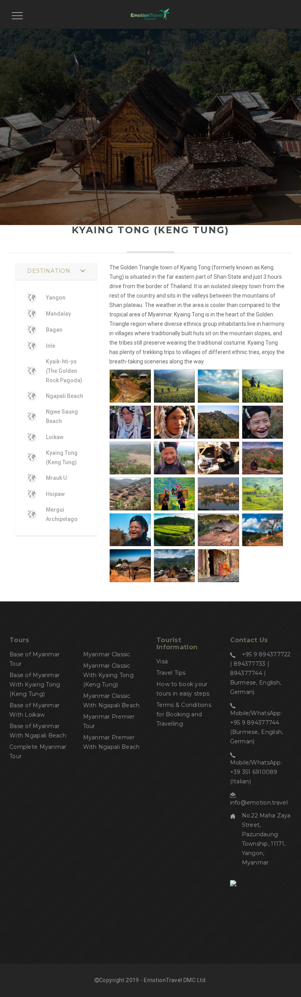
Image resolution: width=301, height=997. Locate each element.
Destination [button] (49, 270)
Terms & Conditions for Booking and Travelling (183, 714)
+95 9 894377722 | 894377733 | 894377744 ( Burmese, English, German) (260, 673)
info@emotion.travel (259, 802)
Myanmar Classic (107, 654)
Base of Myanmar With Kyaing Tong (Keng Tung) (34, 684)
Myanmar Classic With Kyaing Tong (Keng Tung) (108, 675)
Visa (162, 661)
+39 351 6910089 (253, 771)
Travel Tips (170, 672)
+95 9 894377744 (254, 722)
